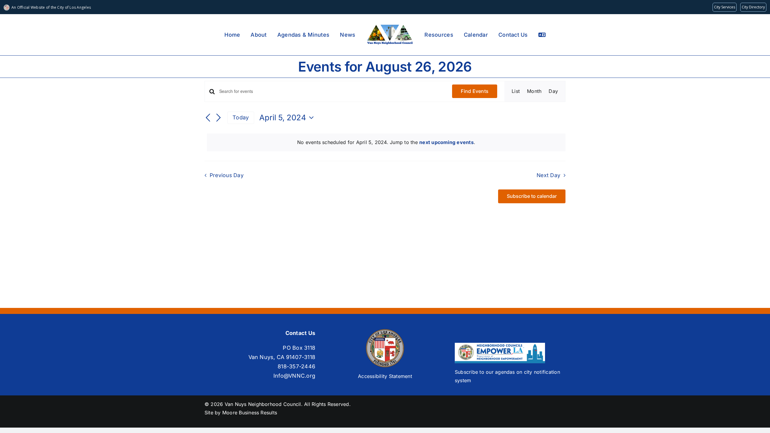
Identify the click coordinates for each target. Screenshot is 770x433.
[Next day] (218, 118)
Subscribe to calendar (532, 196)
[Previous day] (208, 118)
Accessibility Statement (385, 376)
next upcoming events (446, 142)
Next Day (548, 175)
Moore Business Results (249, 413)
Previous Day (227, 175)
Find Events (474, 91)
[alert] (386, 143)
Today (241, 117)
